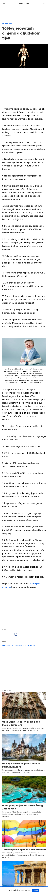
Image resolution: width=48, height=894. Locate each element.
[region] (24, 13)
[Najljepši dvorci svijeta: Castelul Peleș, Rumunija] (24, 747)
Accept (35, 890)
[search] (44, 3)
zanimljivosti (30, 645)
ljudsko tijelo (17, 645)
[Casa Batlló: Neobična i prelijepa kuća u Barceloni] (24, 705)
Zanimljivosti (7, 24)
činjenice (6, 645)
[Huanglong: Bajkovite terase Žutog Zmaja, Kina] (24, 789)
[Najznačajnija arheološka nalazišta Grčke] (24, 874)
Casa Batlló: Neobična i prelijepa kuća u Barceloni (21, 723)
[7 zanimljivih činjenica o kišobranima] (24, 833)
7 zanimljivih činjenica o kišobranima (24, 849)
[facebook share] (16, 634)
